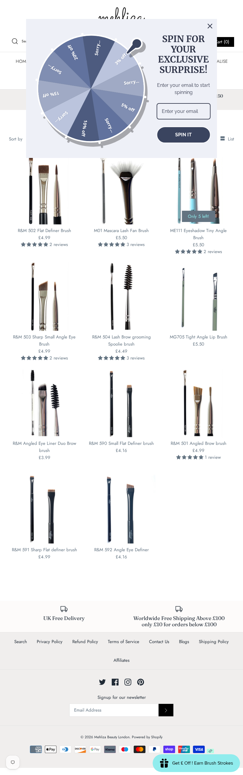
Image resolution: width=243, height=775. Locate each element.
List (231, 139)
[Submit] (166, 710)
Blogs (184, 641)
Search (20, 641)
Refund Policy (85, 641)
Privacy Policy (50, 641)
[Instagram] (127, 682)
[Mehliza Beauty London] (121, 18)
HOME (22, 61)
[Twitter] (102, 682)
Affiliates (121, 660)
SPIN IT (183, 135)
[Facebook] (115, 682)
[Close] (210, 26)
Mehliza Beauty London (112, 737)
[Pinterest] (140, 682)
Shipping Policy (214, 641)
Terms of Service (123, 641)
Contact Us (159, 641)
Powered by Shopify (147, 737)
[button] (35, 244)
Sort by (16, 139)
